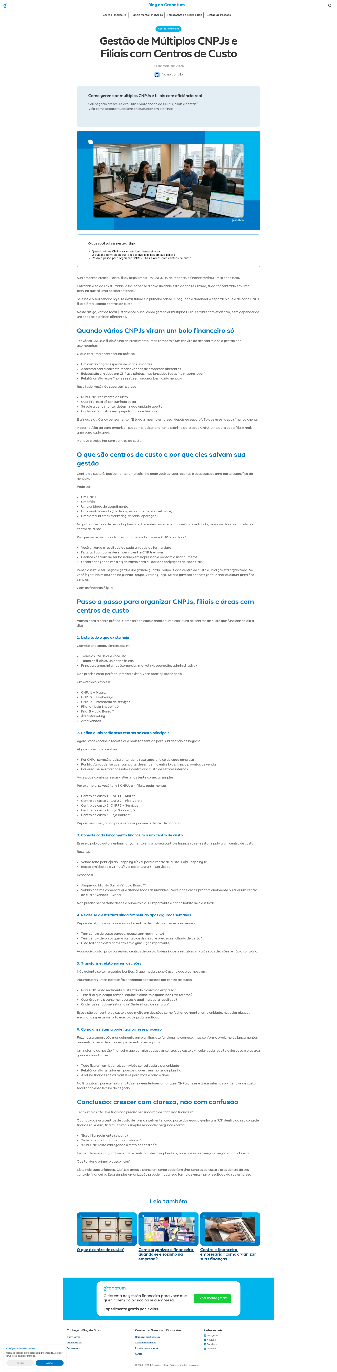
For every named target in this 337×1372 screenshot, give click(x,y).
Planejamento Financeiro (147, 15)
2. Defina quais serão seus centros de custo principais (123, 733)
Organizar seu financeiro (147, 1337)
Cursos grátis (73, 1348)
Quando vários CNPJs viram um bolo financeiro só (155, 331)
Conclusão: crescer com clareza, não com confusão (157, 1102)
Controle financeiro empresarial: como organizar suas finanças (228, 1254)
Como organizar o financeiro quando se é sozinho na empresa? (166, 1254)
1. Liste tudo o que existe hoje (103, 637)
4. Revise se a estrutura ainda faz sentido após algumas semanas (134, 915)
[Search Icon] (329, 5)
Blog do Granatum (166, 5)
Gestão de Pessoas (218, 15)
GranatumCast (74, 1343)
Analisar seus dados (145, 1343)
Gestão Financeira (114, 15)
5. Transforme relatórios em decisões (109, 963)
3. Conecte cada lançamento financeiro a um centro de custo (130, 835)
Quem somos (73, 1337)
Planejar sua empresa (146, 1348)
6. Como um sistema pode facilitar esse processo (119, 1029)
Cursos (138, 1354)
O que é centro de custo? (100, 1250)
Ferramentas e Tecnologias (184, 15)
